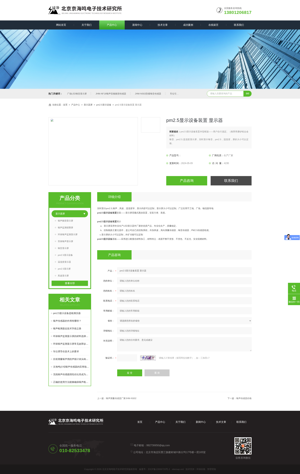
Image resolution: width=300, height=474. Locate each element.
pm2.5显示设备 (103, 104)
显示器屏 (88, 104)
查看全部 (70, 283)
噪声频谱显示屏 (65, 220)
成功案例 (188, 25)
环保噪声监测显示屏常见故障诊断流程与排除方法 (71, 343)
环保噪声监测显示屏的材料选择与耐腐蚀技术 (71, 336)
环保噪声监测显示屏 (68, 234)
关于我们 (87, 25)
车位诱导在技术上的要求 (66, 351)
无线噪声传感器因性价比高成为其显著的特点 (71, 374)
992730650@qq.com (158, 445)
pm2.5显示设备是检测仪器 (67, 313)
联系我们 (239, 25)
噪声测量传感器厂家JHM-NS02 (121, 398)
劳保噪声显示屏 (65, 241)
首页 (65, 104)
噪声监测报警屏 (65, 227)
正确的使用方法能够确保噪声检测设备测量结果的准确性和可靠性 (71, 382)
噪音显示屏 (63, 248)
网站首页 (61, 25)
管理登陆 (211, 469)
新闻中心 (137, 25)
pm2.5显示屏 (64, 269)
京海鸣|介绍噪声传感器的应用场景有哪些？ (71, 366)
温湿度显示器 (64, 262)
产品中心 (112, 25)
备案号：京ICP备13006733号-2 (154, 469)
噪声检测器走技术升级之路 (67, 328)
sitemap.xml (178, 469)
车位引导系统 (176, 93)
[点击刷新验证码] (148, 358)
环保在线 (201, 469)
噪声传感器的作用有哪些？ (67, 320)
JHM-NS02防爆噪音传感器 (148, 93)
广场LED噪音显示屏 (77, 93)
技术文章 (163, 25)
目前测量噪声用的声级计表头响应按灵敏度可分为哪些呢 (71, 359)
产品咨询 (187, 181)
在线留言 (213, 25)
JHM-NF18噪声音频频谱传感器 (111, 93)
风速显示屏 (63, 275)
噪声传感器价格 (244, 398)
